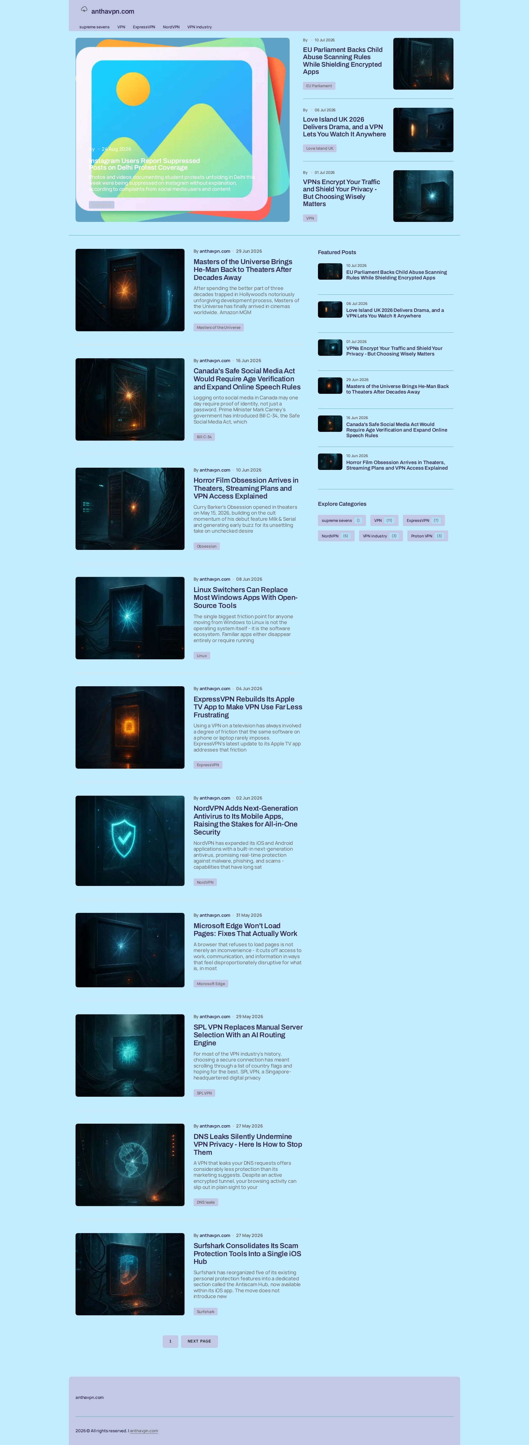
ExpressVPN (144, 26)
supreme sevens (94, 26)
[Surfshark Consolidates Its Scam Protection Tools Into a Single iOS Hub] (130, 1274)
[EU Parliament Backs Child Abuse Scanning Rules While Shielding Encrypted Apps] (423, 63)
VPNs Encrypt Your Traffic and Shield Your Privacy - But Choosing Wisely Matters (341, 192)
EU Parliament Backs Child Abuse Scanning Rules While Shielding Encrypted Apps (342, 60)
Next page (199, 1341)
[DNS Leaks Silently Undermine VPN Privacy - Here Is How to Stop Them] (130, 1165)
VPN (121, 26)
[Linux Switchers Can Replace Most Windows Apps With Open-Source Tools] (130, 618)
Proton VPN (426, 536)
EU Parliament (319, 85)
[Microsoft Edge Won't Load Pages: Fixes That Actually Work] (130, 950)
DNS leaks (206, 1202)
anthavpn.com (144, 1431)
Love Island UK (319, 148)
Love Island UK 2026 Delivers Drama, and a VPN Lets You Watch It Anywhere (344, 127)
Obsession (207, 546)
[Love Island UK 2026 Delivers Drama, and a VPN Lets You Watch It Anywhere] (423, 130)
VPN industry (199, 26)
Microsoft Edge (211, 983)
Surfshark (206, 1311)
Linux (202, 655)
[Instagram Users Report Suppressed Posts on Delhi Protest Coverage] (183, 130)
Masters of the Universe (219, 327)
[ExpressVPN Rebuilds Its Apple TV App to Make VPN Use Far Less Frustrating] (130, 727)
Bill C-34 (204, 436)
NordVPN (171, 26)
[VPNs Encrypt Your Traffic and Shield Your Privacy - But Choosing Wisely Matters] (423, 196)
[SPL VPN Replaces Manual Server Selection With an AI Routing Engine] (130, 1055)
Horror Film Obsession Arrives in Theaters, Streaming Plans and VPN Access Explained (397, 465)
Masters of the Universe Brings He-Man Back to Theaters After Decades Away (397, 389)
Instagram (101, 204)
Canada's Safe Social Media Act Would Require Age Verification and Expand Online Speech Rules (396, 430)
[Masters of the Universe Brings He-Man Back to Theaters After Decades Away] (130, 290)
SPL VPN (204, 1093)
